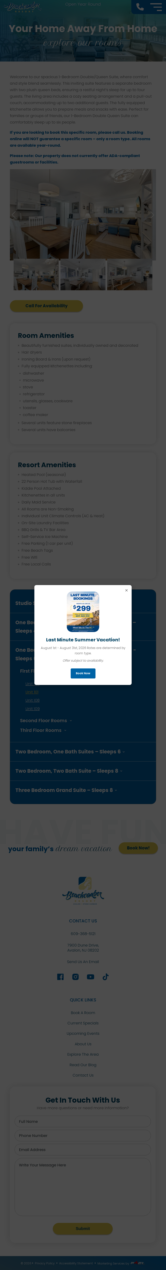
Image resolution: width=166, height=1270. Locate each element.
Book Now (83, 673)
